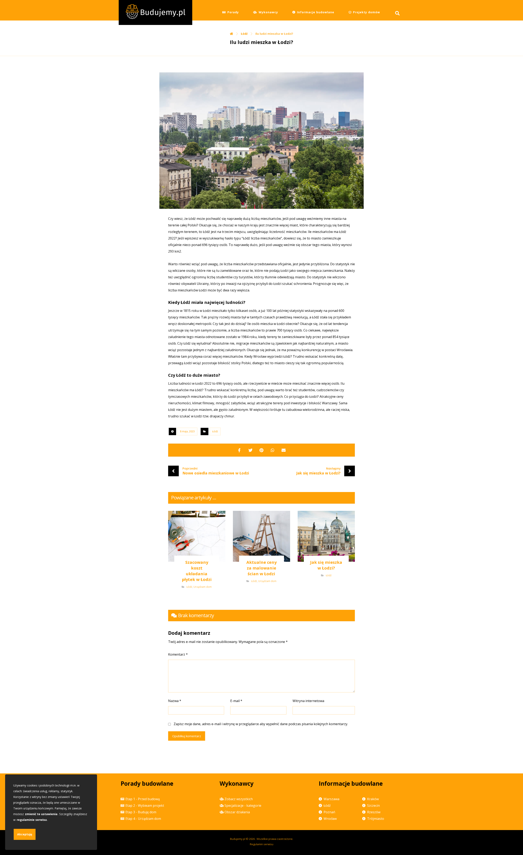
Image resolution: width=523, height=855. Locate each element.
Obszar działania (237, 812)
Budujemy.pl (237, 839)
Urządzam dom (202, 587)
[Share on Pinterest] (261, 450)
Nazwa (174, 701)
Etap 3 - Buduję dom (140, 812)
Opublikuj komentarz (186, 736)
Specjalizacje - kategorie (243, 805)
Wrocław (330, 818)
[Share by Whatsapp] (272, 450)
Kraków (373, 799)
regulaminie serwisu (32, 820)
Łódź (215, 431)
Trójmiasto (375, 818)
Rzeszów (373, 812)
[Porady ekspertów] (155, 12)
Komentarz (178, 654)
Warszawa (331, 799)
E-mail (236, 701)
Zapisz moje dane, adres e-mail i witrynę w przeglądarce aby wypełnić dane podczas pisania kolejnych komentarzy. (261, 724)
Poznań (329, 812)
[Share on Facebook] (239, 450)
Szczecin (373, 805)
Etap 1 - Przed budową (142, 799)
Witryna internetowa (308, 701)
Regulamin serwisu (261, 844)
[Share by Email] (283, 450)
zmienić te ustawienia (41, 814)
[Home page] (231, 34)
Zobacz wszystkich (239, 799)
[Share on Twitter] (250, 450)
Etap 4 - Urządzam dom (143, 818)
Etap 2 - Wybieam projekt (144, 805)
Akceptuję (24, 834)
